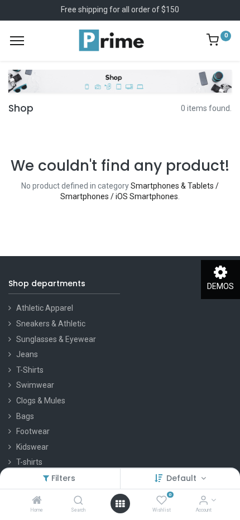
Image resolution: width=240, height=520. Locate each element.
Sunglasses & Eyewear (56, 339)
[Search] (78, 501)
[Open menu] (120, 504)
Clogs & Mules (40, 400)
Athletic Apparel (44, 308)
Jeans (27, 354)
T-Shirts (30, 369)
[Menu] (17, 40)
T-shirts (29, 462)
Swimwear (35, 385)
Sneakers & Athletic (50, 323)
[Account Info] (203, 501)
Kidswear (32, 446)
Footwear (33, 431)
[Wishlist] (161, 501)
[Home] (37, 501)
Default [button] (182, 478)
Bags (25, 416)
